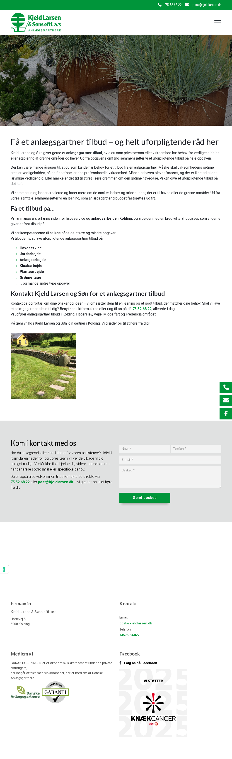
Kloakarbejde (31, 266)
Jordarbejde (30, 254)
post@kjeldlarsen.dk (207, 5)
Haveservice (31, 248)
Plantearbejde (32, 271)
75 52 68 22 (173, 5)
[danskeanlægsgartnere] (26, 692)
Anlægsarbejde (33, 260)
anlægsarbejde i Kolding (111, 218)
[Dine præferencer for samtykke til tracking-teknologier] (4, 569)
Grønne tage (30, 277)
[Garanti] (55, 692)
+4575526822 (129, 635)
